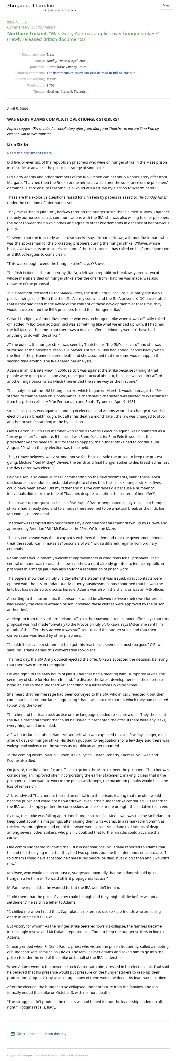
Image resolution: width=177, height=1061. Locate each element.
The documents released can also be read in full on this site (91, 73)
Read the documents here (29, 153)
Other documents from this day (41, 1033)
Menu (166, 5)
